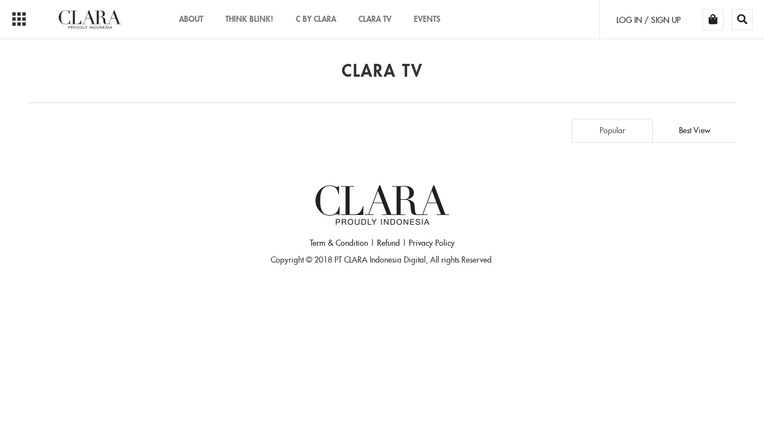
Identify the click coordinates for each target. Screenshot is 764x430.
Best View (694, 130)
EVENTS (427, 18)
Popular (612, 130)
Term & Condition (339, 243)
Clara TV (375, 18)
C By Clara (316, 18)
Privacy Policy (432, 243)
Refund (388, 243)
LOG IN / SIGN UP (648, 20)
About (191, 18)
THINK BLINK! (249, 18)
